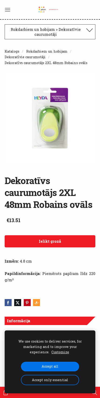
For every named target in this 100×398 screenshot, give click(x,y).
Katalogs (12, 51)
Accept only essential (50, 380)
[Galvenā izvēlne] (7, 9)
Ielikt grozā (50, 241)
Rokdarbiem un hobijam (46, 51)
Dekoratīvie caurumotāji (25, 57)
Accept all (50, 366)
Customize (60, 352)
